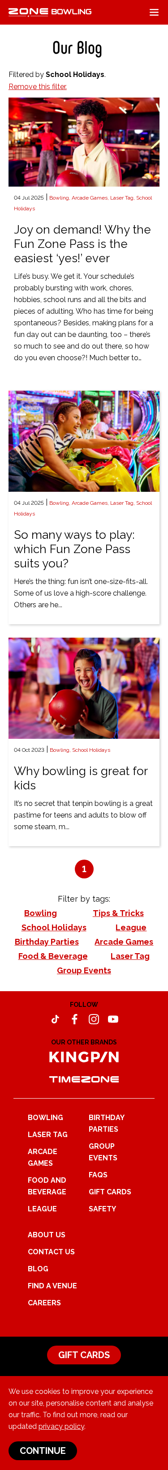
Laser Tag (48, 1134)
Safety (102, 1209)
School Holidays (91, 750)
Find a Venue (52, 1286)
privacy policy (61, 1426)
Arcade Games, (91, 198)
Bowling (45, 1117)
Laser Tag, (123, 198)
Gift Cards (110, 1192)
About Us (46, 1235)
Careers (44, 1303)
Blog (38, 1269)
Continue (43, 1450)
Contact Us (51, 1252)
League (42, 1209)
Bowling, (60, 198)
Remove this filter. (38, 86)
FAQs (98, 1175)
